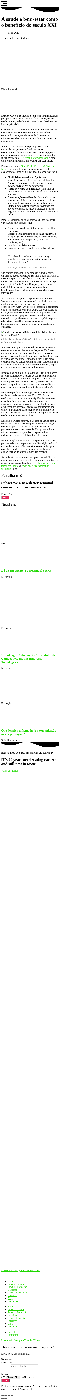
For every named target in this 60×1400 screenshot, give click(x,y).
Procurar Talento (16, 1284)
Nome (4, 1359)
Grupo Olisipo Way (18, 1292)
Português (13, 1334)
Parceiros (12, 1295)
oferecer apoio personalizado (33, 158)
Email (4, 494)
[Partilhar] (9, 1395)
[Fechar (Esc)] (12, 1395)
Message (6, 1374)
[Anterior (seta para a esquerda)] (2, 1398)
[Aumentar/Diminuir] (2, 1395)
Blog (10, 1298)
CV (3, 1377)
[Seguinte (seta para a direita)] (5, 1398)
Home (11, 1281)
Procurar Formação (17, 1287)
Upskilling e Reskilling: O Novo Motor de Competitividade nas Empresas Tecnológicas (28, 658)
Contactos (13, 1301)
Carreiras (12, 1289)
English (11, 1332)
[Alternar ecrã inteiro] (5, 1395)
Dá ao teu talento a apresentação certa (26, 570)
